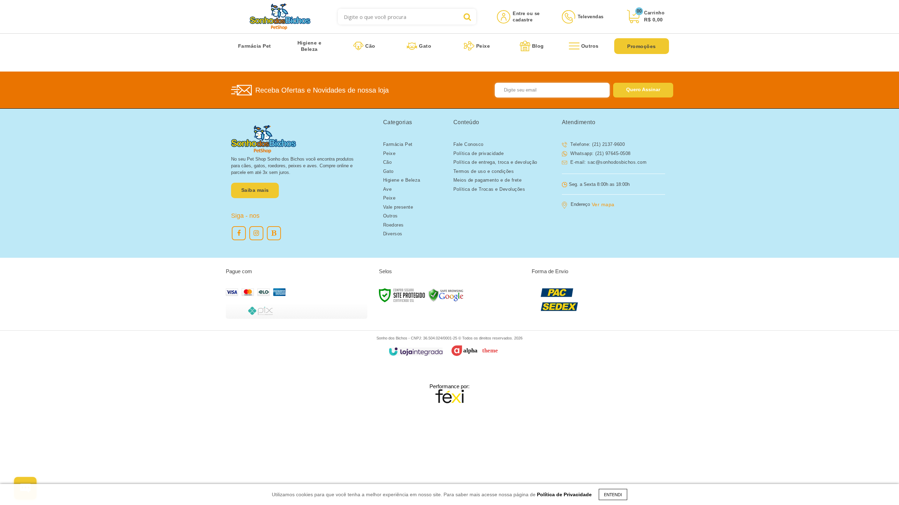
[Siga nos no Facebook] (239, 233)
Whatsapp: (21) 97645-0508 (600, 153)
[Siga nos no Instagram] (256, 233)
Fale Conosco (468, 144)
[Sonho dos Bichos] (280, 17)
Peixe (389, 153)
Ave (387, 189)
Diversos (392, 233)
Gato (388, 171)
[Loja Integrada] (415, 352)
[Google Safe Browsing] (446, 295)
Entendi (613, 494)
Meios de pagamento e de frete (487, 180)
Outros (390, 215)
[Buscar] (467, 17)
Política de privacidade (478, 153)
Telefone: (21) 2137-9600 (597, 144)
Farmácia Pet (398, 144)
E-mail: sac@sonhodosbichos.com (608, 162)
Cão (387, 162)
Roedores (393, 225)
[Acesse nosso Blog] (274, 233)
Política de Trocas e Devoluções (489, 189)
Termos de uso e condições (483, 171)
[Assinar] (643, 90)
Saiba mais (255, 190)
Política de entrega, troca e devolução (495, 162)
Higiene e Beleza (401, 180)
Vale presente (398, 207)
